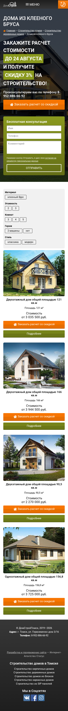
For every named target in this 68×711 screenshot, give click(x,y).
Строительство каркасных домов (34, 679)
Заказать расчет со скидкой (36, 104)
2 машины (14, 230)
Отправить (34, 168)
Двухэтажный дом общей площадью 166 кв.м (34, 393)
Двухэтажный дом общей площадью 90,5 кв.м (34, 486)
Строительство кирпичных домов (34, 668)
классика (13, 242)
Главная (10, 30)
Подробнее (34, 333)
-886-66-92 (63, 4)
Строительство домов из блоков (34, 676)
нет (28, 230)
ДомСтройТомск (10, 4)
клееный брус (16, 197)
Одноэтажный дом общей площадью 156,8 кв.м (34, 578)
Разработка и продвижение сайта (26, 652)
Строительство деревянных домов (34, 672)
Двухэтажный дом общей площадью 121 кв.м (34, 301)
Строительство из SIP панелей (34, 683)
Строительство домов (30, 30)
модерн (29, 242)
